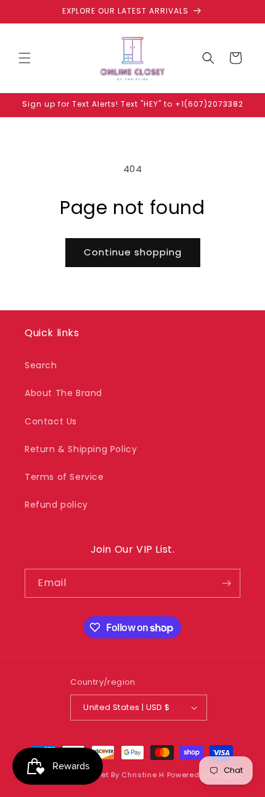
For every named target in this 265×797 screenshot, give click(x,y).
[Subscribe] (226, 583)
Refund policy (56, 504)
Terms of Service (64, 477)
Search (41, 365)
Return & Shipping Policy (81, 449)
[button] (24, 58)
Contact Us (51, 421)
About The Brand (63, 393)
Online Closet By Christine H (111, 775)
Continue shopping (133, 252)
